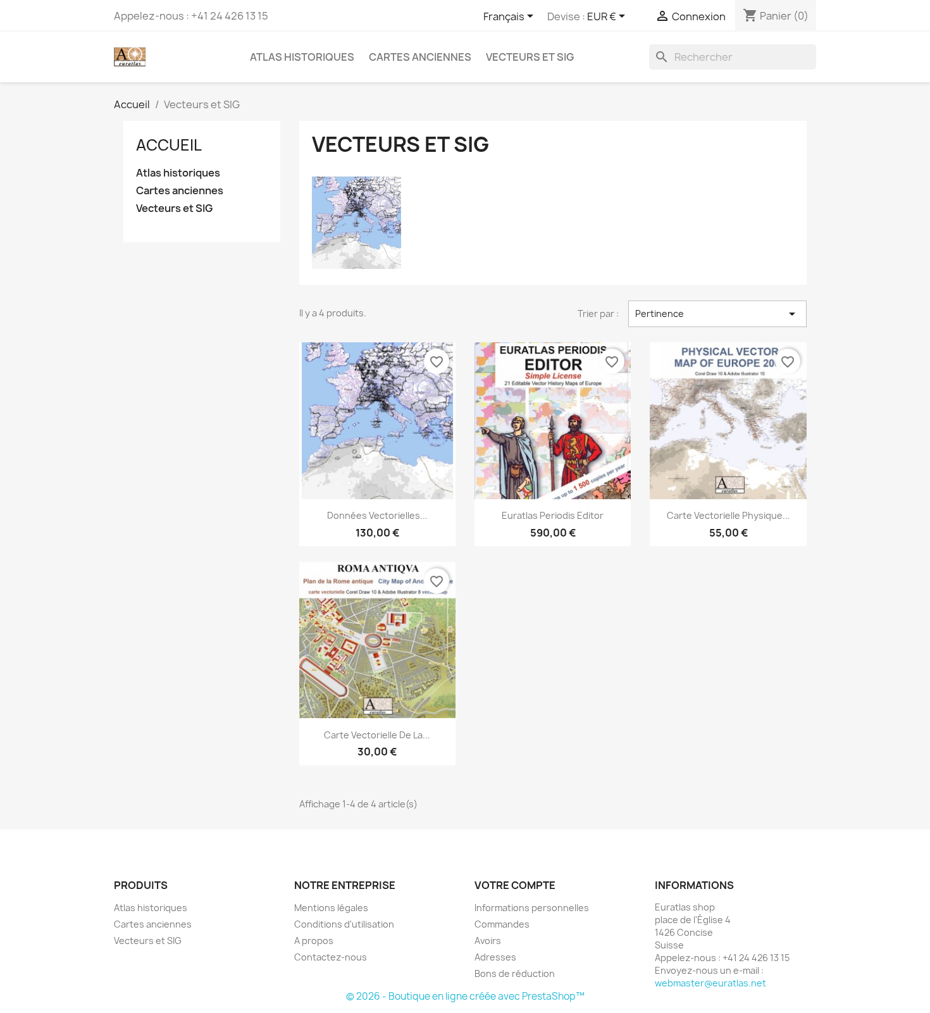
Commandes (502, 924)
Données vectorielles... (377, 515)
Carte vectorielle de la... (377, 735)
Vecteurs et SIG (530, 57)
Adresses (495, 957)
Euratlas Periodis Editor (553, 515)
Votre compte (514, 885)
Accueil (169, 145)
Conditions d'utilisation (344, 924)
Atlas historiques (302, 57)
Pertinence (717, 313)
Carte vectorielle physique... (728, 515)
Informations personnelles (531, 908)
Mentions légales (331, 908)
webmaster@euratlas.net (710, 983)
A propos (313, 941)
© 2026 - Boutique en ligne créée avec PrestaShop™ (465, 996)
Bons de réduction (514, 973)
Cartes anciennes (420, 57)
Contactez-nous (330, 957)
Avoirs (487, 941)
